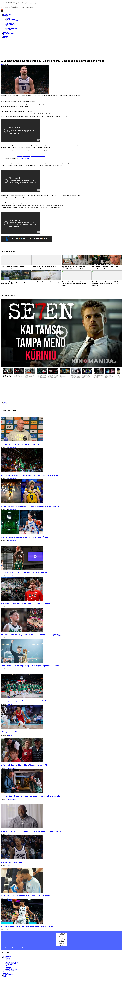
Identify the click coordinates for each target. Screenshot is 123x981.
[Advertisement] (61, 393)
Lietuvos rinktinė (10, 19)
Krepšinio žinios (7, 14)
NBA (4, 34)
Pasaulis (8, 18)
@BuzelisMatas (26, 156)
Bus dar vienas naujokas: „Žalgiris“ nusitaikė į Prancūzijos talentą (26, 573)
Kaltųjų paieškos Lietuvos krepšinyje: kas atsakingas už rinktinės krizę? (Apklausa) (18, 3)
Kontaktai (5, 36)
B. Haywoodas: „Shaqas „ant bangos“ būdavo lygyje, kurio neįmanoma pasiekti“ (31, 831)
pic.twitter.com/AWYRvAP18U (38, 156)
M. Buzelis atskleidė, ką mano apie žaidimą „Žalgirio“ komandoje (25, 604)
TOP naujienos (10, 23)
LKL (4, 31)
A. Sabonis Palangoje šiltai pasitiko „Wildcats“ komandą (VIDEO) (25, 765)
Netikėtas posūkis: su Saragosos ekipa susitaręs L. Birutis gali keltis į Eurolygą (31, 635)
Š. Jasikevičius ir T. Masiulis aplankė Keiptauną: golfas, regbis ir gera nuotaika (30, 796)
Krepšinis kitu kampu (8, 33)
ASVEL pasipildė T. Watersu (11, 732)
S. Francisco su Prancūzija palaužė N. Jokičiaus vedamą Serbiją (14, 4)
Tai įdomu (8, 25)
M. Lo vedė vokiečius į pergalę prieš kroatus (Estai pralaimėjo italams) (27, 926)
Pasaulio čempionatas (11, 28)
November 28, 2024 (24, 158)
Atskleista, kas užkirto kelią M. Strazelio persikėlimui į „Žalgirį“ (24, 537)
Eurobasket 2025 (10, 29)
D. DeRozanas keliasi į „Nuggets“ (13, 862)
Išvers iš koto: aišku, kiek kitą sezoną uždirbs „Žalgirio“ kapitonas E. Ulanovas (30, 666)
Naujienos (5, 15)
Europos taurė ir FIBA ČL (12, 20)
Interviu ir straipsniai (11, 22)
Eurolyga (5, 32)
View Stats (61, 945)
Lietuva (8, 17)
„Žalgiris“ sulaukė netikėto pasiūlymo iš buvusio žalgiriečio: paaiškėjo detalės (17, 7)
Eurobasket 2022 (10, 27)
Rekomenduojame (10, 24)
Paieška (5, 37)
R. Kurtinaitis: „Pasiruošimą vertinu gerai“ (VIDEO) (11, 6)
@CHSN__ (19, 156)
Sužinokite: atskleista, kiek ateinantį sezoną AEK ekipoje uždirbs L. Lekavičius (30, 506)
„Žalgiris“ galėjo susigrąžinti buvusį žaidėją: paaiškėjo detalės (14, 2)
